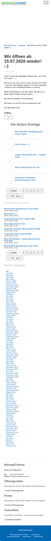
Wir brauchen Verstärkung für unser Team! (29, 132)
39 (13, 196)
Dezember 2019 (12, 386)
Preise (8, 495)
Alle (7, 271)
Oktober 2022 (11, 358)
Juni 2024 (9, 319)
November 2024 (12, 310)
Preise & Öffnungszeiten (15, 491)
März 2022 (10, 363)
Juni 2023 (9, 342)
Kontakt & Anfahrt (13, 536)
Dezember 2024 (12, 308)
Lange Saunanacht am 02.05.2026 (17, 234)
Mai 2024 (9, 321)
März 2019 (10, 400)
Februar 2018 (11, 423)
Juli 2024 (9, 317)
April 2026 (10, 277)
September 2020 (12, 377)
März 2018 (10, 421)
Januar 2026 (10, 283)
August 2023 (10, 339)
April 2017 (10, 442)
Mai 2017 (9, 440)
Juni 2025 (9, 296)
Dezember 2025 (12, 285)
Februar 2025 (11, 304)
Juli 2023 (9, 340)
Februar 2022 (11, 365)
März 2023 (10, 348)
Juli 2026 (9, 273)
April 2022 (10, 362)
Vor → (18, 196)
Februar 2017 (11, 446)
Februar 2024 (11, 327)
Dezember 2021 (12, 367)
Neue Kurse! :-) (22, 144)
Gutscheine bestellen (13, 520)
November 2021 (12, 369)
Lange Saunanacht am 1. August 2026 (30, 155)
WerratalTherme (10, 45)
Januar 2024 (10, 329)
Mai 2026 (9, 275)
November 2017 (12, 429)
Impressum (27, 536)
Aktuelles (22, 45)
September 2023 (12, 337)
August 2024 (10, 316)
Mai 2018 (9, 419)
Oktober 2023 (11, 335)
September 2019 (12, 390)
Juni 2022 (9, 360)
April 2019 (10, 398)
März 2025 (10, 302)
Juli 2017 (9, 436)
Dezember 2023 (12, 331)
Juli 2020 (9, 379)
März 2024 (10, 325)
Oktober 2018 (11, 409)
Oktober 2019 (11, 388)
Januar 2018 (10, 425)
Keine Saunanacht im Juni (27, 167)
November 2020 (12, 375)
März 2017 (10, 444)
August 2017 (10, 434)
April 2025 (10, 300)
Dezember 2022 (12, 354)
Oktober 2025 (11, 289)
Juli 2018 (9, 415)
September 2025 (12, 291)
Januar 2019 (10, 404)
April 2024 (10, 323)
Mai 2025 (9, 298)
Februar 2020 (11, 383)
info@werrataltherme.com (19, 476)
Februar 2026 (11, 281)
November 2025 (12, 287)
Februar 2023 (11, 350)
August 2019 (10, 392)
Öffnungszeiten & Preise (19, 534)
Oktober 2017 (11, 431)
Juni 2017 (9, 438)
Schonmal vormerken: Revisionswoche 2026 (25, 178)
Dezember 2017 (12, 427)
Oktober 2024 (11, 312)
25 (13, 258)
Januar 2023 (10, 352)
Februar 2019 (11, 402)
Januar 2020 (10, 385)
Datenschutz (38, 536)
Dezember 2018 (12, 406)
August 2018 (10, 413)
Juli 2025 (9, 294)
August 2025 (10, 293)
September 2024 (12, 314)
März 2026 (10, 279)
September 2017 (12, 432)
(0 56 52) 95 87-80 (17, 474)
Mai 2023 (9, 344)
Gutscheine (11, 510)
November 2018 (12, 408)
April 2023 (10, 346)
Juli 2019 (9, 394)
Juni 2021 (9, 371)
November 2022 (12, 356)
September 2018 (12, 411)
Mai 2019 (9, 396)
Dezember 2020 (12, 373)
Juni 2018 (9, 417)
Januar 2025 (10, 306)
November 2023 (12, 333)
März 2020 (10, 381)
